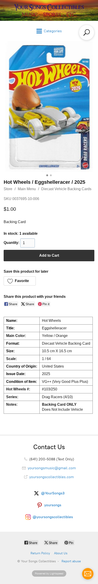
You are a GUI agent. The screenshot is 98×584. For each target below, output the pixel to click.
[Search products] (87, 32)
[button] (20, 280)
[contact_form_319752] (87, 573)
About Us (60, 553)
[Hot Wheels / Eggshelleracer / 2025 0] (49, 106)
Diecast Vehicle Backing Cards (66, 189)
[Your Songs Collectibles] (49, 10)
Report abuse (71, 561)
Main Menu (27, 189)
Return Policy (40, 553)
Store (8, 189)
